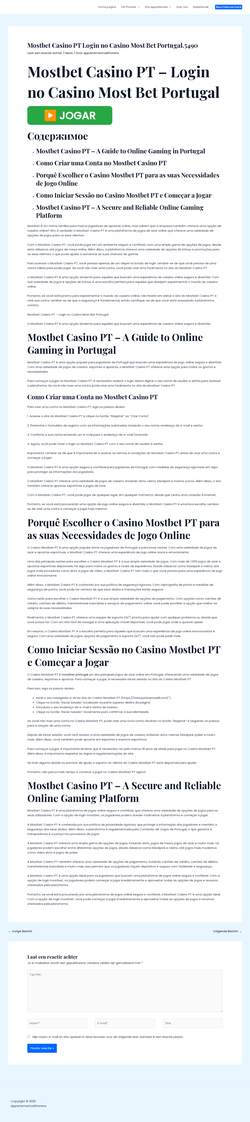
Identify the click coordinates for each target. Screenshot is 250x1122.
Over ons (182, 7)
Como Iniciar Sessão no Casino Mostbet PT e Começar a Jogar (124, 195)
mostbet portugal (75, 674)
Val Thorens (128, 7)
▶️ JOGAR (70, 115)
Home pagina (107, 7)
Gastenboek (201, 7)
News (69, 53)
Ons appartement (156, 7)
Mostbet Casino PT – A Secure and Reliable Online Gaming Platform (120, 211)
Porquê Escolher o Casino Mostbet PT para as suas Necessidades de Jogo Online (127, 179)
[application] (138, 7)
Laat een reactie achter (44, 53)
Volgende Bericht (227, 931)
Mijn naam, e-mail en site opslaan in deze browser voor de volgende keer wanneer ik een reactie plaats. (108, 1037)
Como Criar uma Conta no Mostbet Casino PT (101, 162)
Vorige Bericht (20, 931)
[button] (228, 7)
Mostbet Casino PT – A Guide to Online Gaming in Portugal (120, 151)
